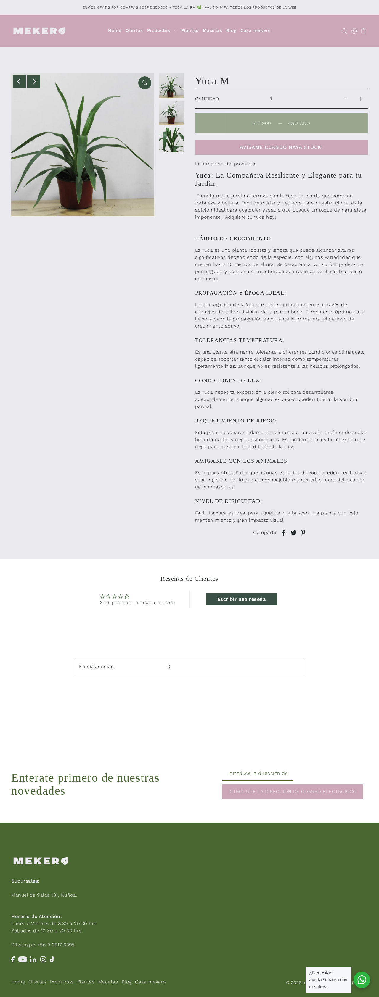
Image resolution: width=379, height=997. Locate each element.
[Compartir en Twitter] (293, 532)
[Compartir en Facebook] (284, 532)
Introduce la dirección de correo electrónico (292, 791)
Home (18, 982)
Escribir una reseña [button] (241, 599)
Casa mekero (150, 982)
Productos (62, 982)
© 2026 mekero (302, 982)
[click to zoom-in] (144, 82)
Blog (126, 982)
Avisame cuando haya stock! (281, 147)
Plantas (86, 982)
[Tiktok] (52, 959)
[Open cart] (363, 30)
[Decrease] (346, 98)
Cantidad (207, 98)
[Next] (33, 81)
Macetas (108, 982)
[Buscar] (344, 30)
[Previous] (19, 81)
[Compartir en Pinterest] (303, 532)
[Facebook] (13, 959)
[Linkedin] (33, 959)
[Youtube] (22, 959)
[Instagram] (43, 959)
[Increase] (361, 98)
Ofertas (37, 982)
